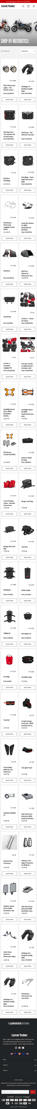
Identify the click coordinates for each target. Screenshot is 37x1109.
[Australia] (15, 1054)
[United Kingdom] (27, 1054)
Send (33, 1092)
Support (5, 1065)
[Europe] (23, 1054)
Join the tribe (18, 1080)
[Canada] (19, 1054)
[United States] (11, 1054)
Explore (5, 1070)
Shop (4, 1059)
